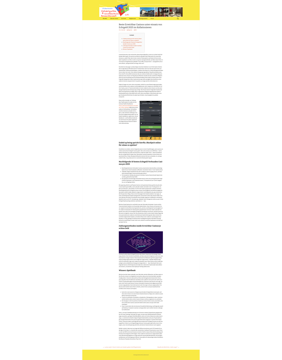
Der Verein (123, 18)
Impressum (146, 354)
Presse (152, 18)
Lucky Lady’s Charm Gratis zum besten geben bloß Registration (122, 347)
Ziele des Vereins (114, 18)
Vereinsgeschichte (143, 18)
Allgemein (130, 30)
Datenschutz (140, 354)
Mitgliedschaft (132, 18)
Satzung (135, 354)
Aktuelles (105, 18)
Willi (136, 30)
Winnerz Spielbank (127, 49)
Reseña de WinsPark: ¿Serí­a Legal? (168, 347)
